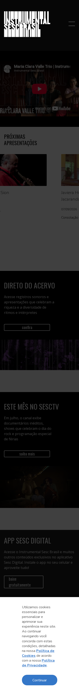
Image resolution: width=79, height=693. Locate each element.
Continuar (39, 680)
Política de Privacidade (38, 663)
